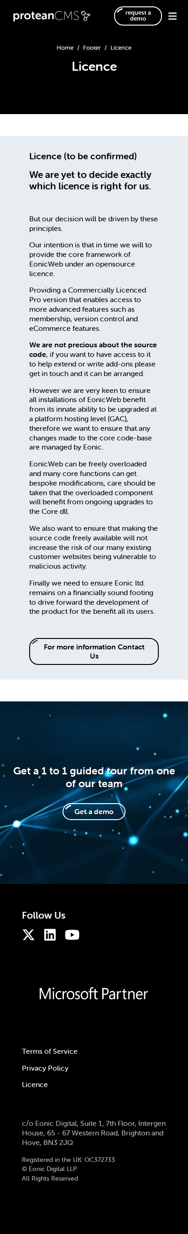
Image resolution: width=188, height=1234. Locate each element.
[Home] (53, 16)
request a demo (138, 15)
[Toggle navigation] (169, 16)
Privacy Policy (45, 1067)
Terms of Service (50, 1051)
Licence (35, 1084)
